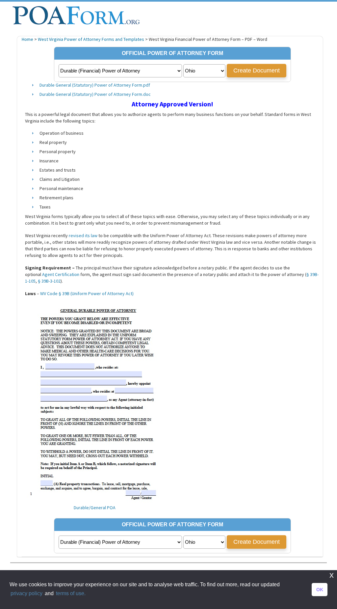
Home (27, 39)
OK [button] (319, 589)
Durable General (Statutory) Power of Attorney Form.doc (95, 94)
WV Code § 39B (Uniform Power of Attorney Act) (87, 293)
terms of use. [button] (71, 593)
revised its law (83, 235)
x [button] (331, 575)
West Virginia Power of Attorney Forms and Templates (91, 39)
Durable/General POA (94, 508)
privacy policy (26, 593)
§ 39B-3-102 (49, 281)
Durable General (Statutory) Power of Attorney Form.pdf (94, 85)
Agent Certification (60, 274)
